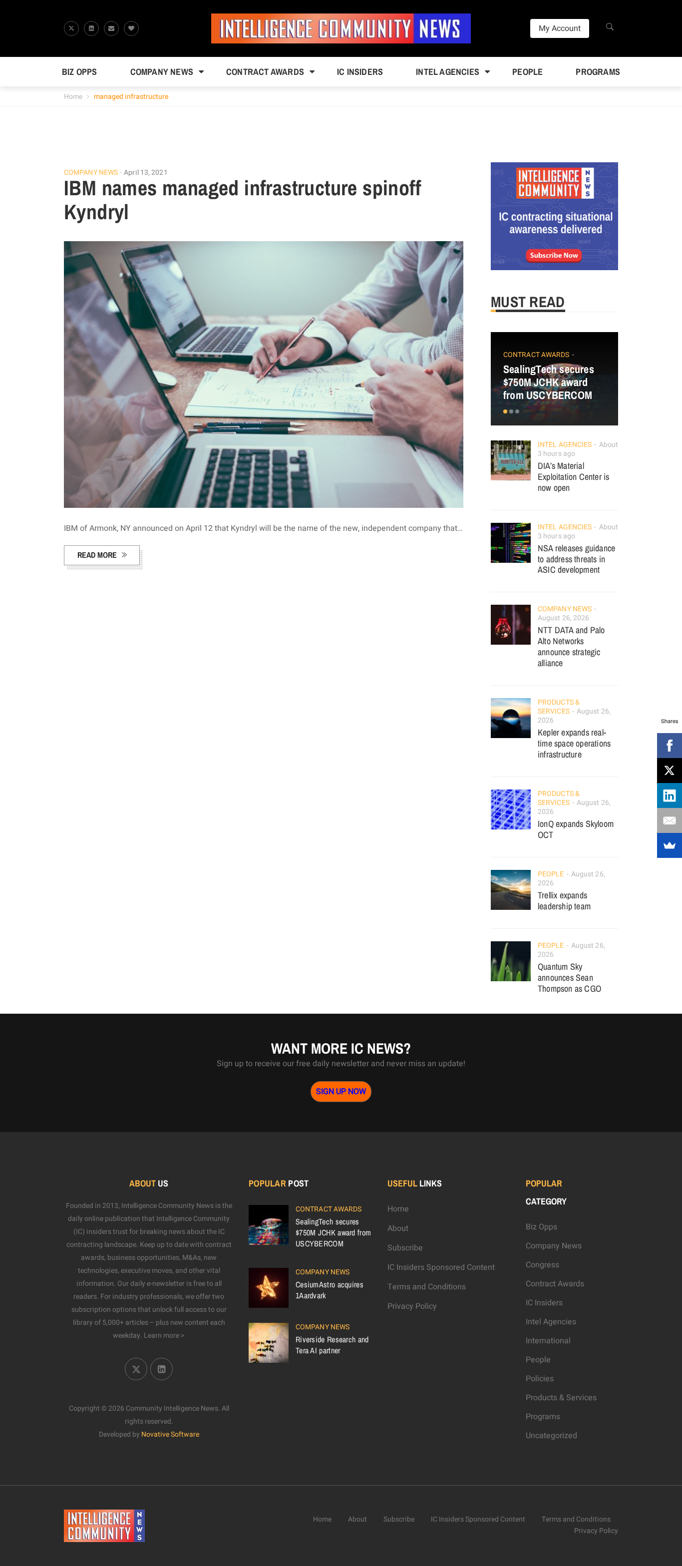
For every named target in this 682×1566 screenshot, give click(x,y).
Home (73, 96)
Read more (97, 554)
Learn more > (164, 1335)
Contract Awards (265, 71)
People (527, 71)
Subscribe (405, 1248)
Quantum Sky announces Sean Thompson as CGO (569, 977)
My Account (560, 28)
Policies (540, 1379)
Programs (598, 71)
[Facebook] (669, 745)
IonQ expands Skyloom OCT (576, 829)
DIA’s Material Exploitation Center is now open (573, 476)
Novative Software (170, 1434)
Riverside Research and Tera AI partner (332, 1345)
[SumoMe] (669, 845)
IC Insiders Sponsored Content (441, 1267)
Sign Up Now (341, 1092)
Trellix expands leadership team (564, 900)
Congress (542, 1265)
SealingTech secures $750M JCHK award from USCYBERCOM (548, 382)
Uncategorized (551, 1436)
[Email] (669, 820)
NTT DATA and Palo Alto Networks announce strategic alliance (571, 646)
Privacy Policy (412, 1306)
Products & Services (559, 707)
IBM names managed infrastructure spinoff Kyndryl (242, 200)
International (548, 1341)
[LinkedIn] (669, 795)
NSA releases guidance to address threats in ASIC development (576, 559)
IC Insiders (360, 71)
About (397, 1228)
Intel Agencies (447, 71)
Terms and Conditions (426, 1287)
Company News (161, 71)
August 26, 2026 (564, 618)
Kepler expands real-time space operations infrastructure (574, 743)
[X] (669, 770)
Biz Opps (79, 71)
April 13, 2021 (145, 172)
